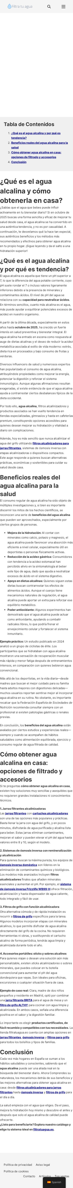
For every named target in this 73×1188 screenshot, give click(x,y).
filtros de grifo (22, 916)
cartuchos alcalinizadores (50, 813)
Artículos (45, 1176)
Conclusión (18, 162)
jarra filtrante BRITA (19, 1000)
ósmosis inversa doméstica (18, 865)
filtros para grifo (58, 1037)
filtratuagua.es (43, 1129)
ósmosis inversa (33, 1037)
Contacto (29, 1176)
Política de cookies (16, 1171)
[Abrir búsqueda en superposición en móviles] (49, 6)
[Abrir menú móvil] (63, 6)
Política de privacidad (18, 1164)
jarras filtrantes (15, 813)
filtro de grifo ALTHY (14, 1005)
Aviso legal (43, 1164)
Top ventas (62, 1176)
